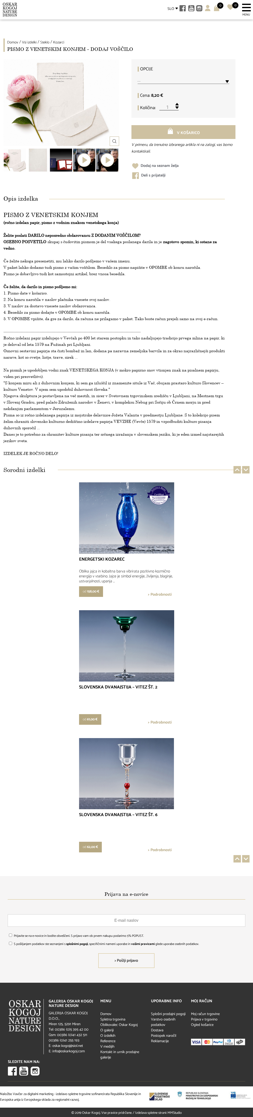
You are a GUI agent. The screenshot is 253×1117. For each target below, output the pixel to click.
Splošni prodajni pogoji (168, 1014)
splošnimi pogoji (77, 944)
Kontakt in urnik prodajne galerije (119, 1054)
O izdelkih (107, 1036)
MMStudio (175, 1113)
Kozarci (58, 42)
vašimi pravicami (143, 944)
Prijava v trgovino (204, 1019)
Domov (12, 42)
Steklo (44, 42)
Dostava (157, 1030)
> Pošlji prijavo (126, 960)
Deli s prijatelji (153, 175)
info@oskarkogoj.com (68, 1051)
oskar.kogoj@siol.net (67, 1046)
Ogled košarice (202, 1025)
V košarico (188, 133)
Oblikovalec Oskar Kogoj (119, 1025)
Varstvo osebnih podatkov (163, 1022)
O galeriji (107, 1030)
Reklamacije (160, 1041)
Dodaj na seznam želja (159, 165)
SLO (171, 9)
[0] (230, 9)
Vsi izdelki (29, 42)
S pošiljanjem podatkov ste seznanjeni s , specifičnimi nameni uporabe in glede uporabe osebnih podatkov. (106, 944)
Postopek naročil (163, 1036)
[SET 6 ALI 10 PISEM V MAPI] (61, 160)
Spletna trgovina (112, 1019)
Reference (107, 1041)
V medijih (107, 1046)
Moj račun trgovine (205, 1014)
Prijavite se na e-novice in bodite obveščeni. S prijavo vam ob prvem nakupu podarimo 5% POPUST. (79, 936)
